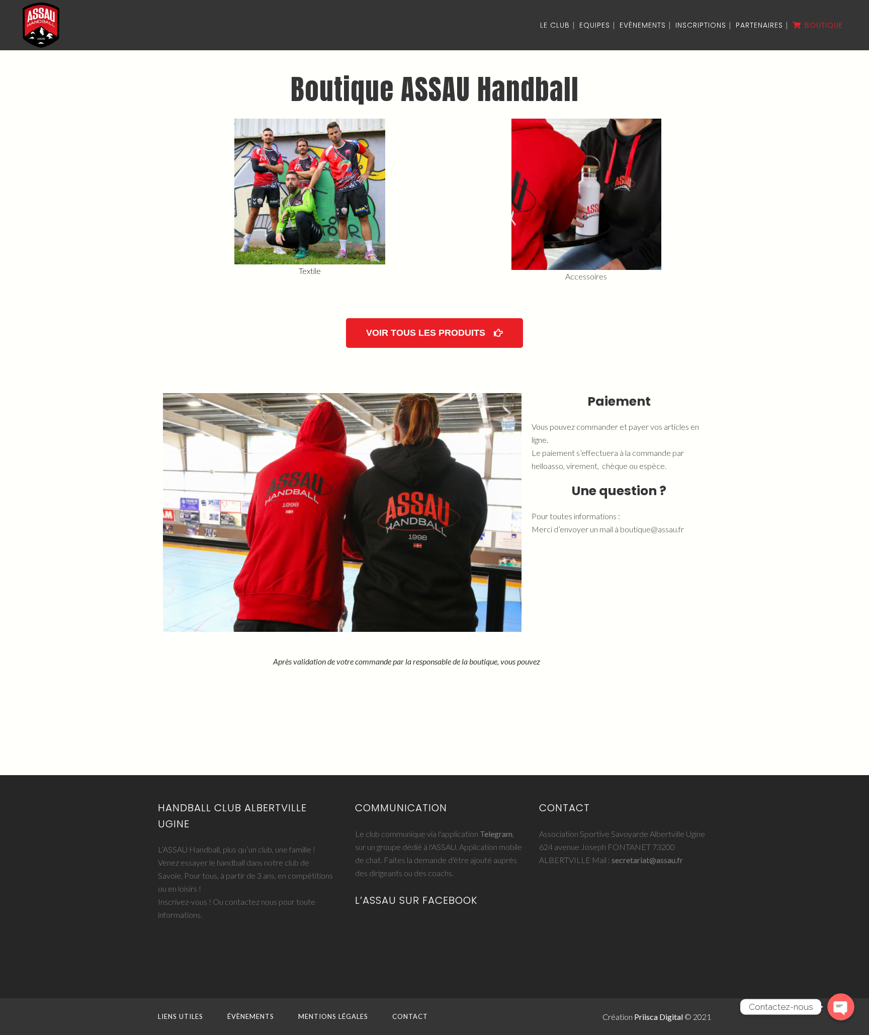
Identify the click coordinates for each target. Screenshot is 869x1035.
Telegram (496, 833)
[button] (434, 333)
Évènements (250, 1016)
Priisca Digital (658, 1016)
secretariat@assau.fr (647, 860)
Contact (410, 1016)
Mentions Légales (333, 1016)
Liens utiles (180, 1016)
